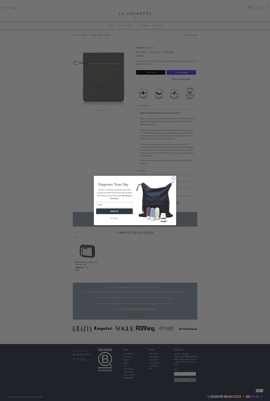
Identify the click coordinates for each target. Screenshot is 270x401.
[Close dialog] (173, 178)
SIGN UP (114, 211)
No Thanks (114, 218)
